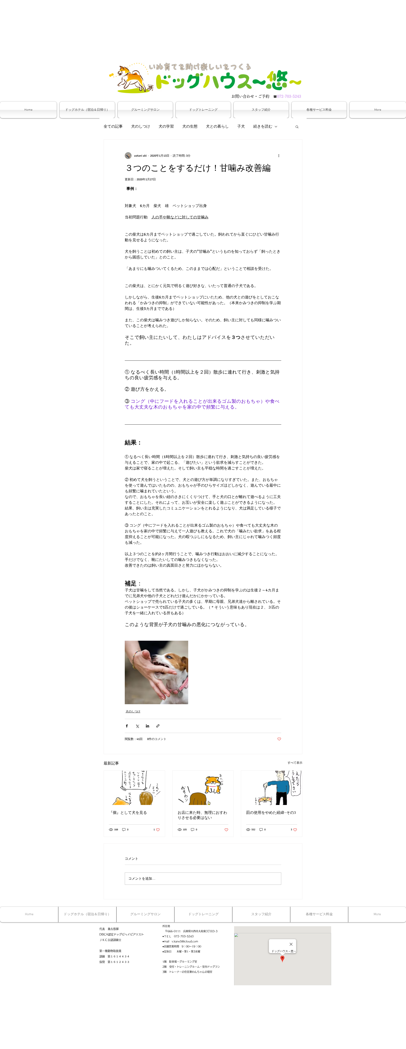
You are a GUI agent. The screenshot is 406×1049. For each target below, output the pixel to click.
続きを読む (262, 126)
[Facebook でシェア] (127, 726)
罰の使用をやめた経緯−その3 (271, 812)
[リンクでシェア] (158, 726)
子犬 (241, 126)
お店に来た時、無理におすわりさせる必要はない (202, 815)
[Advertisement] (127, 29)
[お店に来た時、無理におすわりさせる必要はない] (203, 788)
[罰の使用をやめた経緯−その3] (271, 788)
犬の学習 (166, 126)
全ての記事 (113, 126)
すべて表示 (295, 763)
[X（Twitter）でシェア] (137, 726)
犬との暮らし (217, 126)
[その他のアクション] (278, 155)
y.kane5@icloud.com (185, 941)
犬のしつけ (140, 126)
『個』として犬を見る (128, 812)
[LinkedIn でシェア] (147, 726)
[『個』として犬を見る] (134, 788)
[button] (297, 126)
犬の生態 (190, 126)
